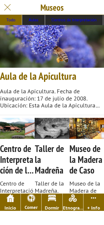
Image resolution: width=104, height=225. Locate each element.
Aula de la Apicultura (38, 76)
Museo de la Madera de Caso (85, 159)
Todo (10, 20)
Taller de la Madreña (49, 159)
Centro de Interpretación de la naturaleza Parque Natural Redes (16, 159)
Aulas (33, 20)
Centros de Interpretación (74, 20)
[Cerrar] (7, 7)
